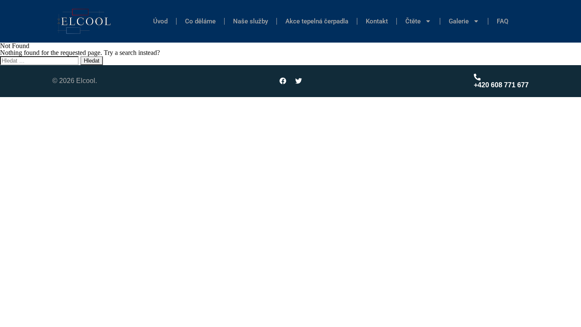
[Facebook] (283, 81)
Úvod (160, 21)
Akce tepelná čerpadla (316, 21)
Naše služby (250, 21)
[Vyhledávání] (40, 60)
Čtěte (413, 21)
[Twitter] (298, 81)
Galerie (459, 21)
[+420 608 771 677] (477, 77)
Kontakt (377, 21)
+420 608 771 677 (501, 85)
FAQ (502, 21)
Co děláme (200, 21)
